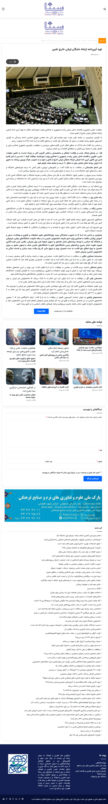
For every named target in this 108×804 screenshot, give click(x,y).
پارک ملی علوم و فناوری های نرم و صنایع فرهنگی (91, 767)
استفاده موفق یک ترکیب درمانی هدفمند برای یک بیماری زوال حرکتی (75, 592)
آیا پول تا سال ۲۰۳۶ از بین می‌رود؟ (87, 637)
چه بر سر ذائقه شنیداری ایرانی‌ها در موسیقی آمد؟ (82, 722)
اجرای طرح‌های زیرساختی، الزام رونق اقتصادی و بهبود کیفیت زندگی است (73, 657)
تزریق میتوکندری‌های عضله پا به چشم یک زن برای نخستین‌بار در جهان (74, 706)
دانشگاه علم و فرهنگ (98, 776)
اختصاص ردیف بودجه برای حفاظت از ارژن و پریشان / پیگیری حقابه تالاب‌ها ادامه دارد (69, 608)
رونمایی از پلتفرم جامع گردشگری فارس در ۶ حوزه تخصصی (79, 727)
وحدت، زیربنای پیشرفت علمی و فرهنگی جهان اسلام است (79, 617)
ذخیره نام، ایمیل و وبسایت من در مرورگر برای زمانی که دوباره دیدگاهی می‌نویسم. (71, 472)
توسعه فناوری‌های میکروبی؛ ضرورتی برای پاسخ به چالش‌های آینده (76, 556)
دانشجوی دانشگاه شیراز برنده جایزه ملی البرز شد (82, 621)
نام (100, 450)
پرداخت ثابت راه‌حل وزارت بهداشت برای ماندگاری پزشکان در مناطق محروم (73, 572)
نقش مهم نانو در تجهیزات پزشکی (88, 584)
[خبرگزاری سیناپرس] (54, 9)
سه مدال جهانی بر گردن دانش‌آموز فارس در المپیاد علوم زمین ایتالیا (76, 645)
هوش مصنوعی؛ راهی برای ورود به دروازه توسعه (22, 392)
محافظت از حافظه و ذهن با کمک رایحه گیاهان (83, 649)
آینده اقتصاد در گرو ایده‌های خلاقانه (55, 387)
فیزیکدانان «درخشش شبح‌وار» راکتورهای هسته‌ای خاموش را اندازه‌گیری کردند (72, 539)
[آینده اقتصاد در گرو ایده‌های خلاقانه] (54, 376)
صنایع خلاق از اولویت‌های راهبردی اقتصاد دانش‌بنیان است (21, 354)
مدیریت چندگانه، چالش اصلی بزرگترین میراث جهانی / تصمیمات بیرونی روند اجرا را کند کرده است (65, 625)
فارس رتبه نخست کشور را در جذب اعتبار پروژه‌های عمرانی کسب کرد (75, 604)
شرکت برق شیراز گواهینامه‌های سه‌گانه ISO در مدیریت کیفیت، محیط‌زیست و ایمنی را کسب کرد (65, 702)
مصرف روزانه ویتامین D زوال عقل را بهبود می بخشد (81, 641)
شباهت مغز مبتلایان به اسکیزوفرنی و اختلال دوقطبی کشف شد (77, 665)
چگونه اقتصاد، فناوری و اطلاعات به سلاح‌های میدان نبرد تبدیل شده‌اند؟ (72, 40)
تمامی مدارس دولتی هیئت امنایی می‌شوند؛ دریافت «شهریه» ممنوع (75, 568)
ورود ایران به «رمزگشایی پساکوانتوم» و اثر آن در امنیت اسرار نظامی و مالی (73, 576)
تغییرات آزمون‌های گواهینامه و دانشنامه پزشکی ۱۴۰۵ (81, 547)
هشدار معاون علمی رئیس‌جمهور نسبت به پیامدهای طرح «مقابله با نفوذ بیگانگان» (70, 580)
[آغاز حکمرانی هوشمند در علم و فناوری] (87, 376)
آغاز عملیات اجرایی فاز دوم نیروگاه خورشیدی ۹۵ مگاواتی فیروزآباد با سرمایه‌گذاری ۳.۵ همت (67, 600)
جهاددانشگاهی (101, 762)
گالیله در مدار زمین (93, 588)
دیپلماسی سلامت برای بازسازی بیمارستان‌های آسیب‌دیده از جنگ (89, 349)
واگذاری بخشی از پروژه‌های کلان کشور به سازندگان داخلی (54, 352)
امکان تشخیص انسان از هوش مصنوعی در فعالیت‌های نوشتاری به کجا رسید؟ (72, 653)
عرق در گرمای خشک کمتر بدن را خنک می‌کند (84, 686)
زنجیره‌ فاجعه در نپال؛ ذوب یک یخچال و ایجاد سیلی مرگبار (79, 552)
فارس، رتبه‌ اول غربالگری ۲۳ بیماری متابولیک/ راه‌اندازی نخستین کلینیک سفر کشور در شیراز (67, 613)
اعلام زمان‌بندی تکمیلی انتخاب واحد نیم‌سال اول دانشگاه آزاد (78, 535)
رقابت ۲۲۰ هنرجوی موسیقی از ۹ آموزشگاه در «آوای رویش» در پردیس (74, 670)
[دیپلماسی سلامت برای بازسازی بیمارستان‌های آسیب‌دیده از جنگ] (87, 337)
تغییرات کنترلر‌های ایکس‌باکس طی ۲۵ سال (84, 735)
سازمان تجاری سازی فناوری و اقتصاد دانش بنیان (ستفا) (90, 772)
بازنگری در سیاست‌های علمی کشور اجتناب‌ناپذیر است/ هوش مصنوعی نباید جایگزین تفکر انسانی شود (63, 714)
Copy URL (41, 311)
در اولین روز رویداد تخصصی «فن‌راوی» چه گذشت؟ (81, 690)
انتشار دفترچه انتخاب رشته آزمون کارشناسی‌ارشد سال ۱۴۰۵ (79, 694)
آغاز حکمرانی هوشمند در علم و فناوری (88, 387)
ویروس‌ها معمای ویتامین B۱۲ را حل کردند (85, 718)
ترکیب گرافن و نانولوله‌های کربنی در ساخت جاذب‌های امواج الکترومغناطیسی (72, 633)
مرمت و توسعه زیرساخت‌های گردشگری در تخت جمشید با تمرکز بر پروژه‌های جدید (70, 560)
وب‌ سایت (48, 461)
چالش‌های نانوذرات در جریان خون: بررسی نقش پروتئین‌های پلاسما (75, 596)
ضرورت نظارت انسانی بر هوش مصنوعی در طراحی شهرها (79, 564)
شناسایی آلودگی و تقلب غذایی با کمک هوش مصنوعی (80, 674)
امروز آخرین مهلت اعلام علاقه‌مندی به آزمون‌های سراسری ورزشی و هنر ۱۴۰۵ (72, 682)
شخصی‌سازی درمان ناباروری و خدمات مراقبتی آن (82, 629)
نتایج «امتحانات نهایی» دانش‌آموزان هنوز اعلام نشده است (78, 543)
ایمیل (99, 461)
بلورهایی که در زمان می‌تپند (90, 731)
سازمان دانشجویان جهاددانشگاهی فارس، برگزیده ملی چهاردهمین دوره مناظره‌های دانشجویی (66, 661)
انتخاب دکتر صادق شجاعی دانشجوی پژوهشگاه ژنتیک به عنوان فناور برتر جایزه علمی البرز (68, 698)
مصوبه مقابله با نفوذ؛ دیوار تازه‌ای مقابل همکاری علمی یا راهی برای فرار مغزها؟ (71, 678)
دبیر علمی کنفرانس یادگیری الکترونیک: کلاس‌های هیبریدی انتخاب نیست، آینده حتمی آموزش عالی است (62, 710)
